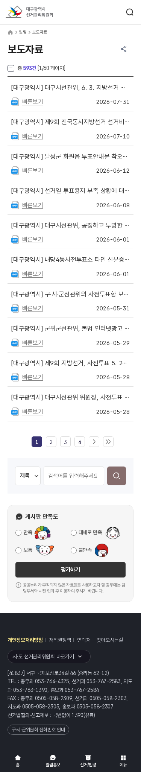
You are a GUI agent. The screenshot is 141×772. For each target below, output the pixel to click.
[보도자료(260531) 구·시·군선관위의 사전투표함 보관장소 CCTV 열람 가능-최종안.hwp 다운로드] (15, 308)
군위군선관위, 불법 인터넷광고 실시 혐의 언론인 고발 (70, 328)
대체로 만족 (90, 532)
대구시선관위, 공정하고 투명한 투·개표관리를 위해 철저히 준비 (70, 225)
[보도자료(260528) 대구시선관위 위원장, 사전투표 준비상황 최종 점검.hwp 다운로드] (15, 411)
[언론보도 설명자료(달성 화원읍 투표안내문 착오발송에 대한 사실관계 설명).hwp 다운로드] (15, 170)
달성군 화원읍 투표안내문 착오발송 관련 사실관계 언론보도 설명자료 (70, 156)
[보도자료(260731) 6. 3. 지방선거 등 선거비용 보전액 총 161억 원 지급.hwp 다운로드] (15, 101)
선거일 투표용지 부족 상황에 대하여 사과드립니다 (70, 191)
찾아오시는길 (110, 640)
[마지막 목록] (108, 442)
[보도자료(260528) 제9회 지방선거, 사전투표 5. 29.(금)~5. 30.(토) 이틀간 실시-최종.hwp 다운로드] (15, 377)
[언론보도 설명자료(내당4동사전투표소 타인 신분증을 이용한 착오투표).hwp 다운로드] (15, 274)
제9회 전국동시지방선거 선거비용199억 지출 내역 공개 (70, 122)
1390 (77, 715)
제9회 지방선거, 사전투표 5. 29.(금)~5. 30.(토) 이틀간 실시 (70, 363)
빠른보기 (32, 101)
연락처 (83, 640)
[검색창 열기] (129, 12)
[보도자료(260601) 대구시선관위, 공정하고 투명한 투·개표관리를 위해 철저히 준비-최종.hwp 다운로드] (15, 239)
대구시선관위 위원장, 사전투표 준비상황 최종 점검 (70, 397)
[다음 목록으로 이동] (94, 442)
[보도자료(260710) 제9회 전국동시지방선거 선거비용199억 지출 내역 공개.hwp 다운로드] (15, 136)
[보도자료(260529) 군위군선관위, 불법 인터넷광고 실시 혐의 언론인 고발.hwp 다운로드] (15, 342)
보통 (27, 550)
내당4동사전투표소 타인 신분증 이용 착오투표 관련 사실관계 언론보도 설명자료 (70, 259)
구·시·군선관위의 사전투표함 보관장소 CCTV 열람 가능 (70, 294)
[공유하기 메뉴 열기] (124, 49)
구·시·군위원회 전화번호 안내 (38, 729)
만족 (27, 532)
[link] (36, 442)
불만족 (85, 550)
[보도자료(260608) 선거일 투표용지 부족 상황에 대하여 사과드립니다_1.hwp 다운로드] (15, 205)
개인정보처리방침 (25, 640)
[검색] (116, 476)
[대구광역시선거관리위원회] (43, 12)
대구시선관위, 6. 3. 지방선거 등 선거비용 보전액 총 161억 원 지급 (70, 87)
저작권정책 (60, 640)
